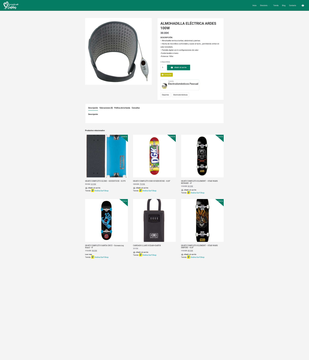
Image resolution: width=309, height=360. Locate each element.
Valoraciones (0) (106, 108)
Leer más (88, 254)
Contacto (292, 5)
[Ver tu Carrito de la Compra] (303, 5)
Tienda (275, 5)
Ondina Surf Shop (101, 191)
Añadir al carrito (180, 67)
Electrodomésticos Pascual (183, 83)
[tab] (93, 109)
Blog (283, 5)
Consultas (136, 108)
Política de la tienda (122, 108)
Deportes (165, 95)
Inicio (254, 5)
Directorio (263, 5)
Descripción (93, 108)
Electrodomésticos (180, 95)
